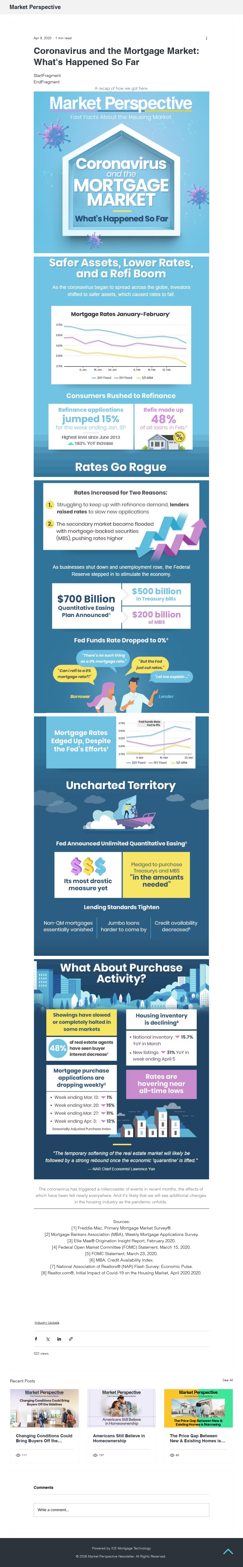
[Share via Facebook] (36, 1339)
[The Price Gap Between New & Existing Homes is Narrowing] (198, 1408)
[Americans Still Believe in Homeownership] (121, 1408)
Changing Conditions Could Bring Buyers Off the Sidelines (44, 1438)
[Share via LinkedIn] (59, 1339)
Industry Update (47, 1322)
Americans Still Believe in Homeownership (119, 1438)
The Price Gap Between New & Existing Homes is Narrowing (195, 1438)
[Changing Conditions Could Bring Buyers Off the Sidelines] (44, 1408)
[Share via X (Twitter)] (47, 1339)
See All (228, 1380)
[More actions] (206, 38)
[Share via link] (71, 1339)
